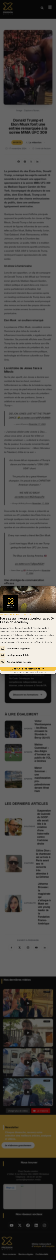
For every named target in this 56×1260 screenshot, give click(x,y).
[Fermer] (51, 617)
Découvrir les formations (26, 668)
